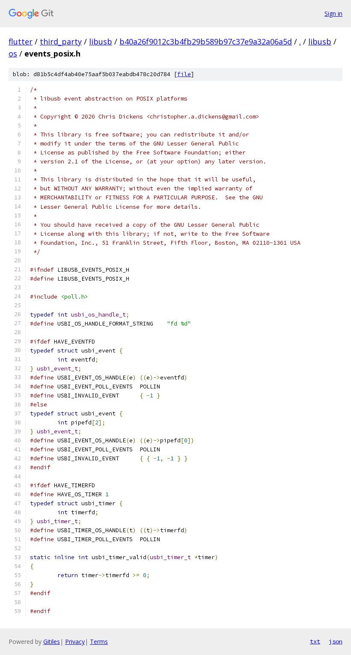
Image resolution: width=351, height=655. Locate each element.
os (13, 53)
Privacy (75, 641)
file (184, 74)
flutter (21, 41)
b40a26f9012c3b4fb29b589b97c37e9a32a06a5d (205, 41)
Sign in (333, 13)
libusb (100, 41)
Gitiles (51, 641)
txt (315, 641)
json (335, 641)
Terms (99, 641)
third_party (61, 41)
